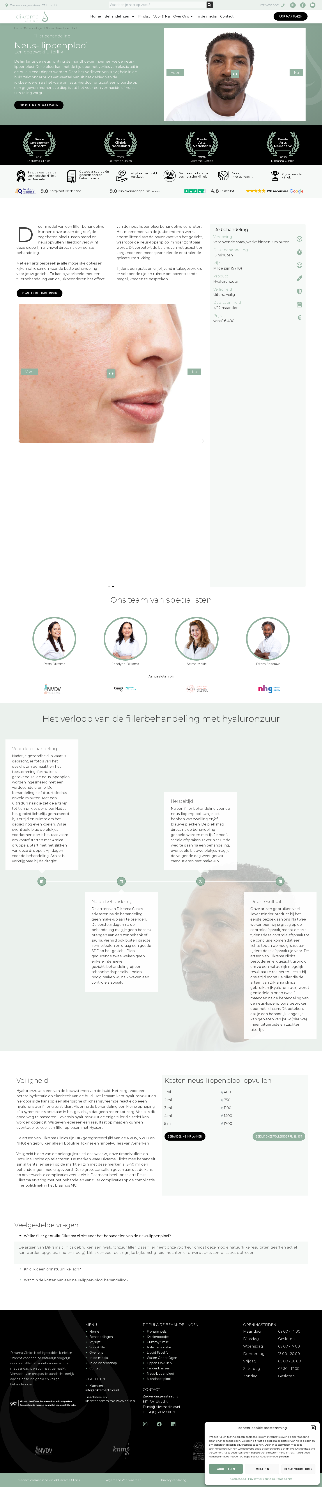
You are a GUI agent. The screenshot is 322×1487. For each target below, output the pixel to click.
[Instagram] (292, 5)
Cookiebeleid (238, 1478)
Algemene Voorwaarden (123, 1480)
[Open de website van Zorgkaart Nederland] (25, 191)
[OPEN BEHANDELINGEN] (133, 16)
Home (18, 28)
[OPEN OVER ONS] (191, 16)
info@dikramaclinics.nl (102, 1390)
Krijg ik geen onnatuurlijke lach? (52, 1269)
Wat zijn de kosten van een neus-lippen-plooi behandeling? (76, 1280)
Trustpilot (227, 191)
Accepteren (226, 1469)
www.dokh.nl (126, 1401)
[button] (313, 1428)
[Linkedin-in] (312, 5)
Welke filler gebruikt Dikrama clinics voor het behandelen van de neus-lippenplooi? (97, 1236)
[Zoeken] (210, 5)
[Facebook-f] (303, 5)
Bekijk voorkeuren (298, 1469)
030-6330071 (270, 5)
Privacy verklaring (173, 1480)
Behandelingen (33, 28)
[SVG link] (32, 16)
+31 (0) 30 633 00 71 (161, 1412)
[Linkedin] (173, 1424)
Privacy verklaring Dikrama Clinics (270, 1478)
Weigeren (262, 1469)
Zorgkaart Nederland (65, 191)
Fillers (49, 28)
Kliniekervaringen (131, 191)
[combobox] (157, 5)
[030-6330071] (283, 5)
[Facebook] (159, 1424)
